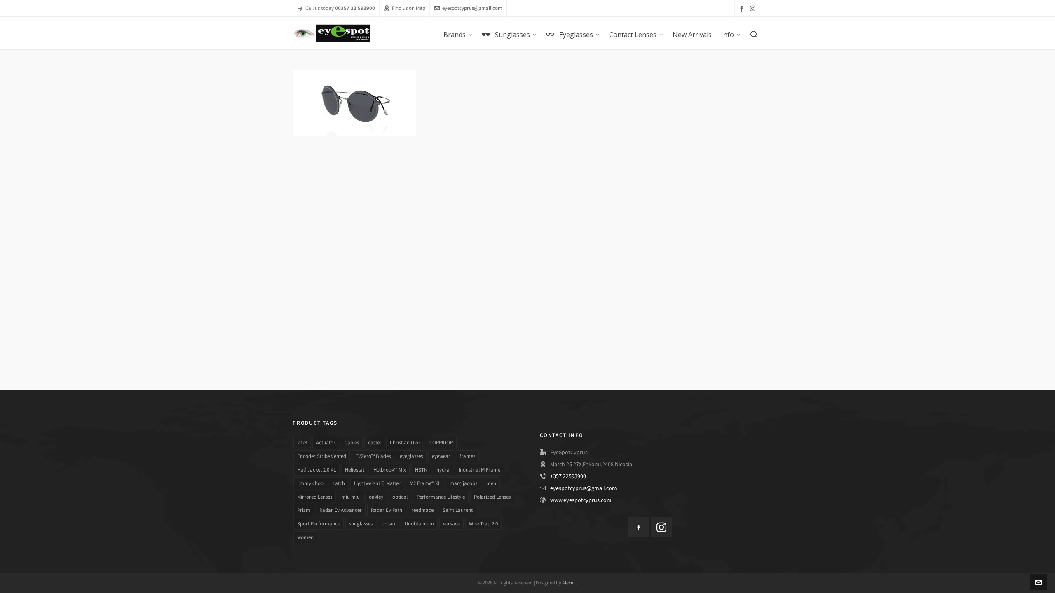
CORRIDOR (441, 442)
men (491, 483)
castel (374, 442)
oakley (376, 496)
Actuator (325, 442)
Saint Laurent (458, 510)
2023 (302, 442)
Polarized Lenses (492, 496)
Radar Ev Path (386, 510)
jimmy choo (310, 483)
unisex (389, 523)
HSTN (421, 469)
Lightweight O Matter (377, 483)
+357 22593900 (568, 476)
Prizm (303, 510)
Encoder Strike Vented (321, 456)
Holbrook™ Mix (389, 469)
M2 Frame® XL (425, 483)
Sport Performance (318, 523)
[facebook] (743, 8)
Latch (339, 483)
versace (451, 523)
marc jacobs (463, 483)
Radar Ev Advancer (340, 510)
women (305, 537)
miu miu (350, 496)
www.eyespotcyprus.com (581, 500)
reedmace (422, 510)
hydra (443, 469)
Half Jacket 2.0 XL (316, 469)
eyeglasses (411, 456)
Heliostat (354, 469)
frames (467, 456)
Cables (352, 442)
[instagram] (754, 8)
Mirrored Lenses (314, 496)
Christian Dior (405, 442)
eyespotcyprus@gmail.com (472, 8)
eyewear (441, 456)
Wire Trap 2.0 (483, 523)
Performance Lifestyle (441, 496)
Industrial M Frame (479, 469)
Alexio (569, 582)
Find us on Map (408, 8)
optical (400, 496)
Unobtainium (419, 523)
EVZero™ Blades (373, 456)
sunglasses (361, 523)
